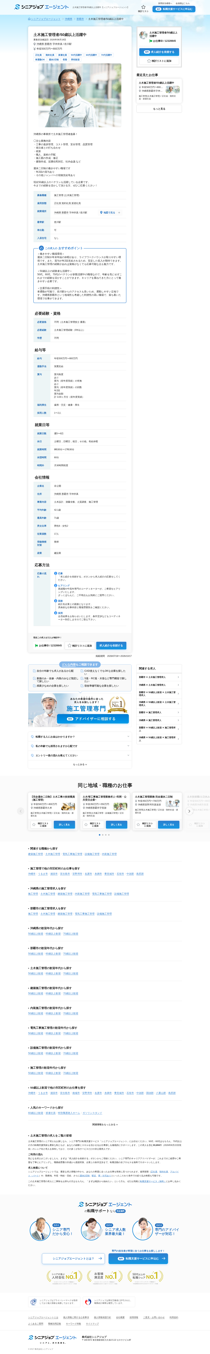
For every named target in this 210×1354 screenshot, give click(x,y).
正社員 (38, 55)
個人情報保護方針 (102, 1317)
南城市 (76, 1093)
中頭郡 (130, 873)
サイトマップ (92, 1323)
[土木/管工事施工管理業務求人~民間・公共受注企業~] (105, 806)
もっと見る (159, 108)
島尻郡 (140, 873)
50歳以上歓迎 (35, 933)
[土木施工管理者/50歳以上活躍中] (159, 90)
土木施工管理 (72, 195)
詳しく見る (64, 824)
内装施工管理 (109, 854)
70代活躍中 (106, 55)
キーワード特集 (73, 1323)
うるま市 (43, 873)
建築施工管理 (35, 854)
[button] (99, 835)
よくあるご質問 (35, 1323)
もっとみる (79, 764)
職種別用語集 (54, 1323)
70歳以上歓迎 (70, 933)
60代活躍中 (91, 55)
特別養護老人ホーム (69, 1113)
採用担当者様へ (165, 3)
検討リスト (143, 11)
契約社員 (50, 55)
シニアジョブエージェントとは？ (73, 1258)
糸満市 (98, 873)
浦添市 (54, 873)
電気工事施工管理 (72, 854)
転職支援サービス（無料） (153, 1181)
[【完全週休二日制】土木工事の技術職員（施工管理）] (52, 806)
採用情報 (134, 1317)
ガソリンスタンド (92, 1113)
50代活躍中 (76, 55)
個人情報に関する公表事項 (76, 1317)
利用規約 (174, 1317)
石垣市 (120, 873)
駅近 (94, 1175)
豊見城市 (109, 873)
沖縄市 (32, 873)
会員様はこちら (183, 3)
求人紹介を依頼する (111, 645)
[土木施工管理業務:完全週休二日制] (157, 804)
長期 (65, 59)
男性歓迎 (75, 59)
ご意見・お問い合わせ (154, 1317)
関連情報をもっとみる (103, 1124)
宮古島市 (65, 873)
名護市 (88, 873)
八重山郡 (161, 1093)
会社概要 (120, 1317)
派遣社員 (62, 55)
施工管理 (58, 195)
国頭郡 (150, 1093)
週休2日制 (54, 59)
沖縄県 (40, 44)
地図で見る (109, 212)
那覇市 (48, 44)
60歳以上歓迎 (53, 933)
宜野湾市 (77, 873)
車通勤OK (40, 59)
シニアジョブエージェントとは (43, 1317)
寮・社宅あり (104, 1175)
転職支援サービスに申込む (174, 9)
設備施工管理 (92, 854)
